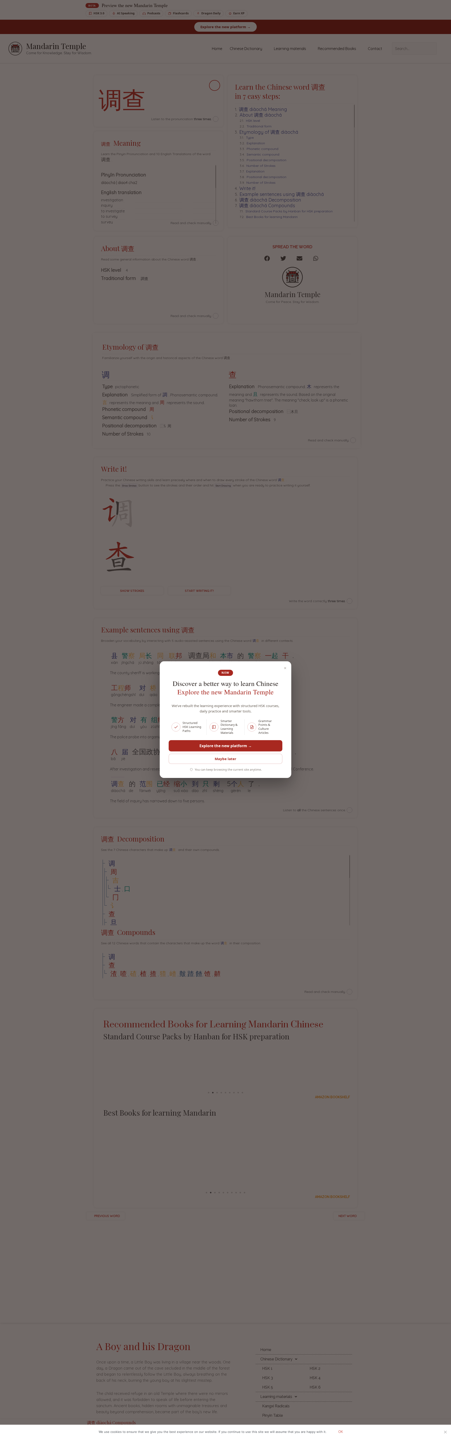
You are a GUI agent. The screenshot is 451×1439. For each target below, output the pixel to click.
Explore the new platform (225, 745)
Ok (340, 1432)
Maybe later (225, 758)
